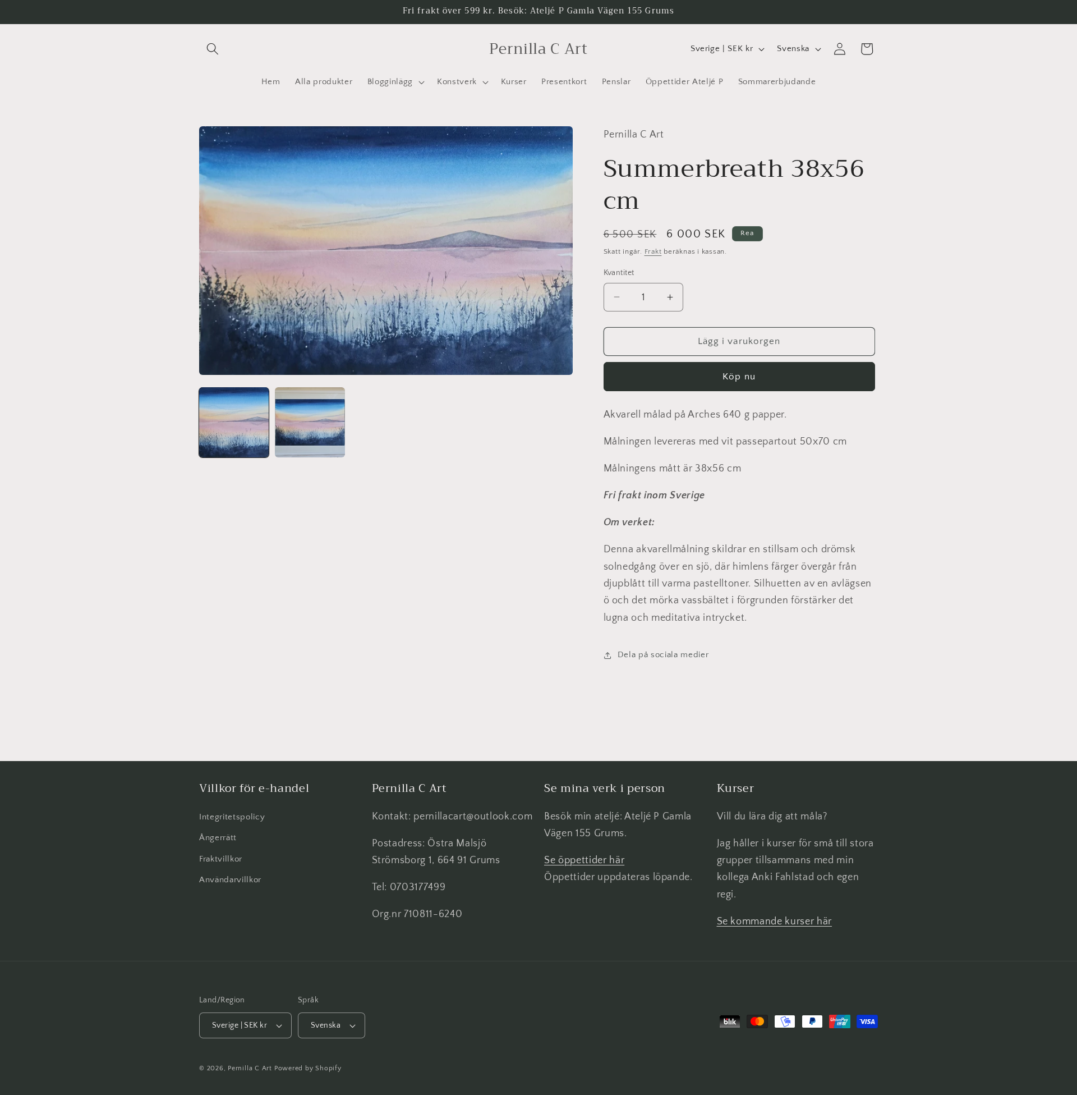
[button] (212, 48)
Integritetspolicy (232, 817)
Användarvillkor (230, 880)
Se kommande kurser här (774, 921)
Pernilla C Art (250, 1068)
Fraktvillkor (220, 859)
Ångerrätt (218, 838)
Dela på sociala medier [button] (663, 654)
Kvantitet (619, 272)
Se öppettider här (584, 860)
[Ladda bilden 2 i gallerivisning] (309, 422)
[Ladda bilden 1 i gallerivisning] (234, 422)
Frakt (653, 251)
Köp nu (739, 376)
